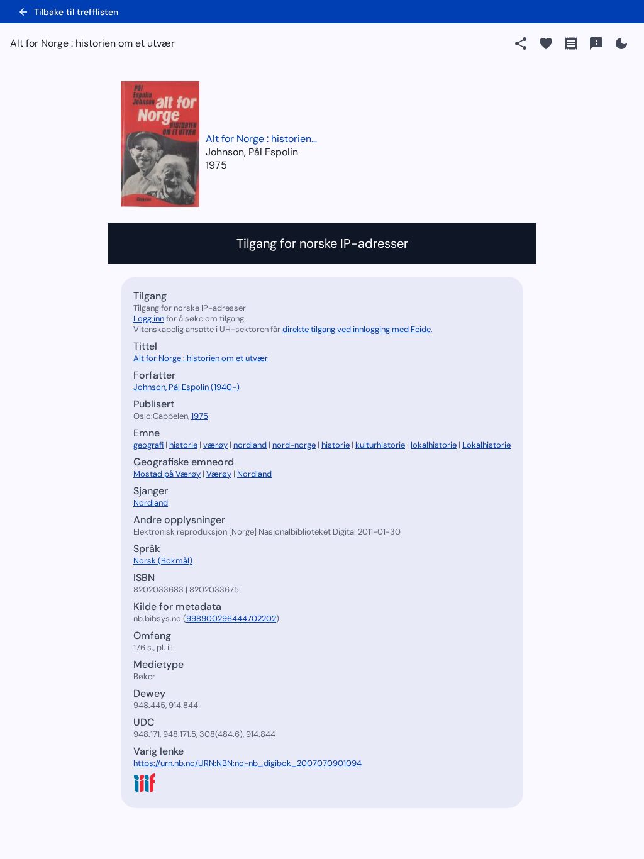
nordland (250, 445)
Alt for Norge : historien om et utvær (262, 138)
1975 (216, 165)
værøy (215, 445)
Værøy (218, 473)
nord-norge (294, 445)
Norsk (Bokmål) (162, 560)
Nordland (254, 473)
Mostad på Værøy (167, 473)
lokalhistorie (434, 445)
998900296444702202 (231, 618)
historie (183, 445)
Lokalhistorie (486, 445)
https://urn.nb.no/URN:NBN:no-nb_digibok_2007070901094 (247, 763)
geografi (148, 445)
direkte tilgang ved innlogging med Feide (356, 329)
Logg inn (148, 318)
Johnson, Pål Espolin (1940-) (186, 387)
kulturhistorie (380, 445)
